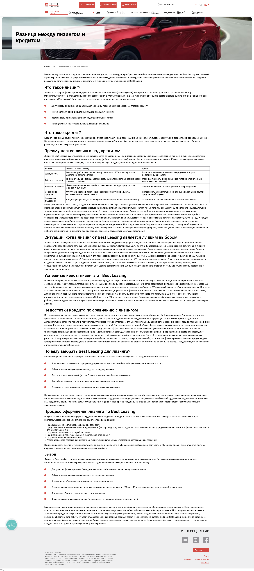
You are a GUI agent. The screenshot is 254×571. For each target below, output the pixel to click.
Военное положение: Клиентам (196, 559)
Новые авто (98, 13)
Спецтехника (145, 13)
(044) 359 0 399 (166, 4)
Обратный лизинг (181, 13)
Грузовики (134, 13)
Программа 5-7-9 (112, 13)
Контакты (205, 563)
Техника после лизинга (197, 13)
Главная (47, 66)
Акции (206, 556)
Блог (55, 66)
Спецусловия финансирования (76, 13)
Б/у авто (124, 13)
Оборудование (169, 13)
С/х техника (155, 13)
